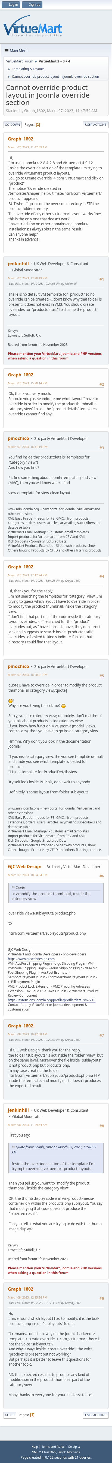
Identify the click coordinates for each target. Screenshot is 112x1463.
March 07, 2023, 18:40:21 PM (27, 675)
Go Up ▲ (74, 1446)
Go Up (9, 1415)
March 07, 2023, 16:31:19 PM (27, 447)
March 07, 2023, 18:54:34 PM (27, 875)
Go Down (12, 124)
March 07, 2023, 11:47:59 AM (27, 147)
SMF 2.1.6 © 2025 (44, 1452)
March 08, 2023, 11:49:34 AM (27, 1125)
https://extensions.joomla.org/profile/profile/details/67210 (51, 1000)
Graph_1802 (20, 139)
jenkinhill (18, 263)
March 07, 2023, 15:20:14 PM (27, 383)
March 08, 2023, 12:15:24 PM (27, 1297)
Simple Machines (69, 1452)
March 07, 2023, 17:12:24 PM (27, 575)
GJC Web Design (25, 867)
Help (35, 1446)
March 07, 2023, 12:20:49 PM (27, 278)
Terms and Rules (53, 1446)
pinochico (18, 438)
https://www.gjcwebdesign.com (31, 959)
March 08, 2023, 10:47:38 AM (27, 1034)
